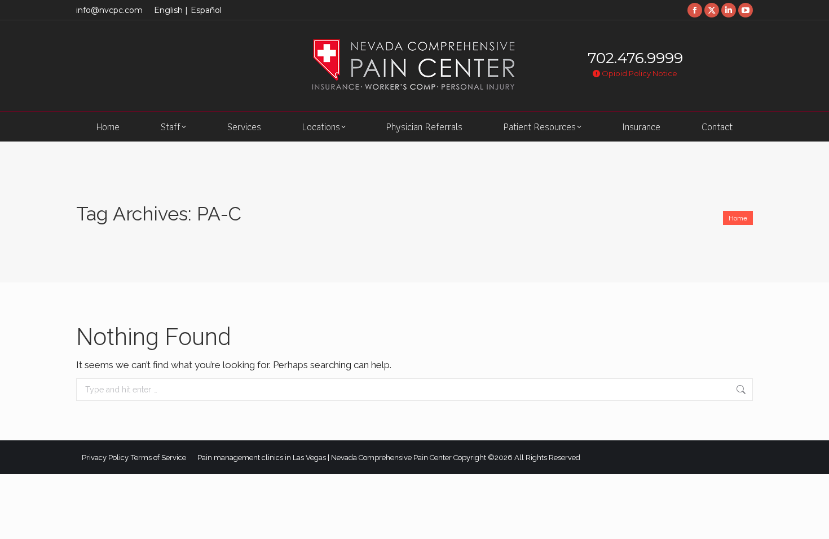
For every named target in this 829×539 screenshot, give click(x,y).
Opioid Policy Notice (638, 73)
